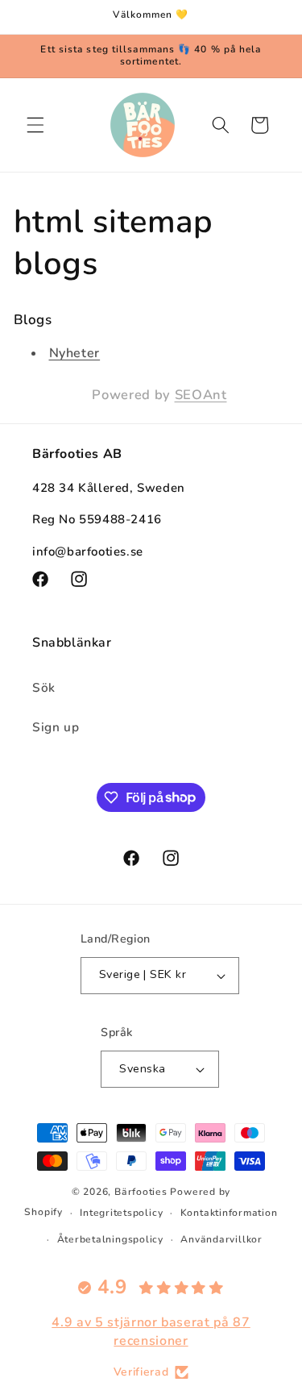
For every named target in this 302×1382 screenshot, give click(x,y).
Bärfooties (142, 1191)
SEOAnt (201, 394)
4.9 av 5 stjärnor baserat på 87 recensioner (151, 1331)
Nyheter (75, 353)
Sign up (56, 726)
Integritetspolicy (121, 1212)
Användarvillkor (221, 1239)
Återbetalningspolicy (110, 1239)
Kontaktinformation (229, 1212)
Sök (44, 687)
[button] (35, 125)
